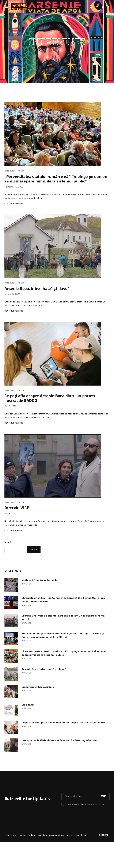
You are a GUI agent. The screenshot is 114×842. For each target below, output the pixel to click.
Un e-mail (28, 704)
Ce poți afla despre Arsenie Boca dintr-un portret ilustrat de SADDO (64, 722)
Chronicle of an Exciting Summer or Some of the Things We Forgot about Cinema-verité (63, 599)
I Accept (103, 835)
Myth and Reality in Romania (39, 580)
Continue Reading (13, 203)
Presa (21, 171)
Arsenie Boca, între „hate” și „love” (36, 288)
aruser (27, 584)
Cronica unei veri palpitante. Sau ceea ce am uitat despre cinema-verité (64, 617)
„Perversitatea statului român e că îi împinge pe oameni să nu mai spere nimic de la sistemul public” (64, 653)
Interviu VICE (16, 508)
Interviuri (10, 171)
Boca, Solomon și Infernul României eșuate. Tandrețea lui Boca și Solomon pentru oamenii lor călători (63, 635)
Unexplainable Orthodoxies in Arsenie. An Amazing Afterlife (59, 740)
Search (8, 542)
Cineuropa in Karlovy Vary (38, 686)
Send (103, 796)
